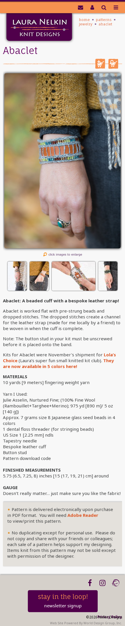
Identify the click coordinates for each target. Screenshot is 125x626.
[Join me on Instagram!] (102, 582)
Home (84, 20)
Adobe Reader (82, 515)
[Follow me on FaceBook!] (90, 582)
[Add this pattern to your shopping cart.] (100, 67)
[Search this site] (104, 7)
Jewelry (85, 24)
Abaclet (105, 24)
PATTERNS (104, 20)
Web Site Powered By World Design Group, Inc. (86, 623)
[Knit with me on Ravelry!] (115, 582)
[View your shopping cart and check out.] (113, 67)
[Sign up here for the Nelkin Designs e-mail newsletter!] (80, 7)
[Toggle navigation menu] (115, 7)
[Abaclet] (62, 247)
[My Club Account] (92, 7)
